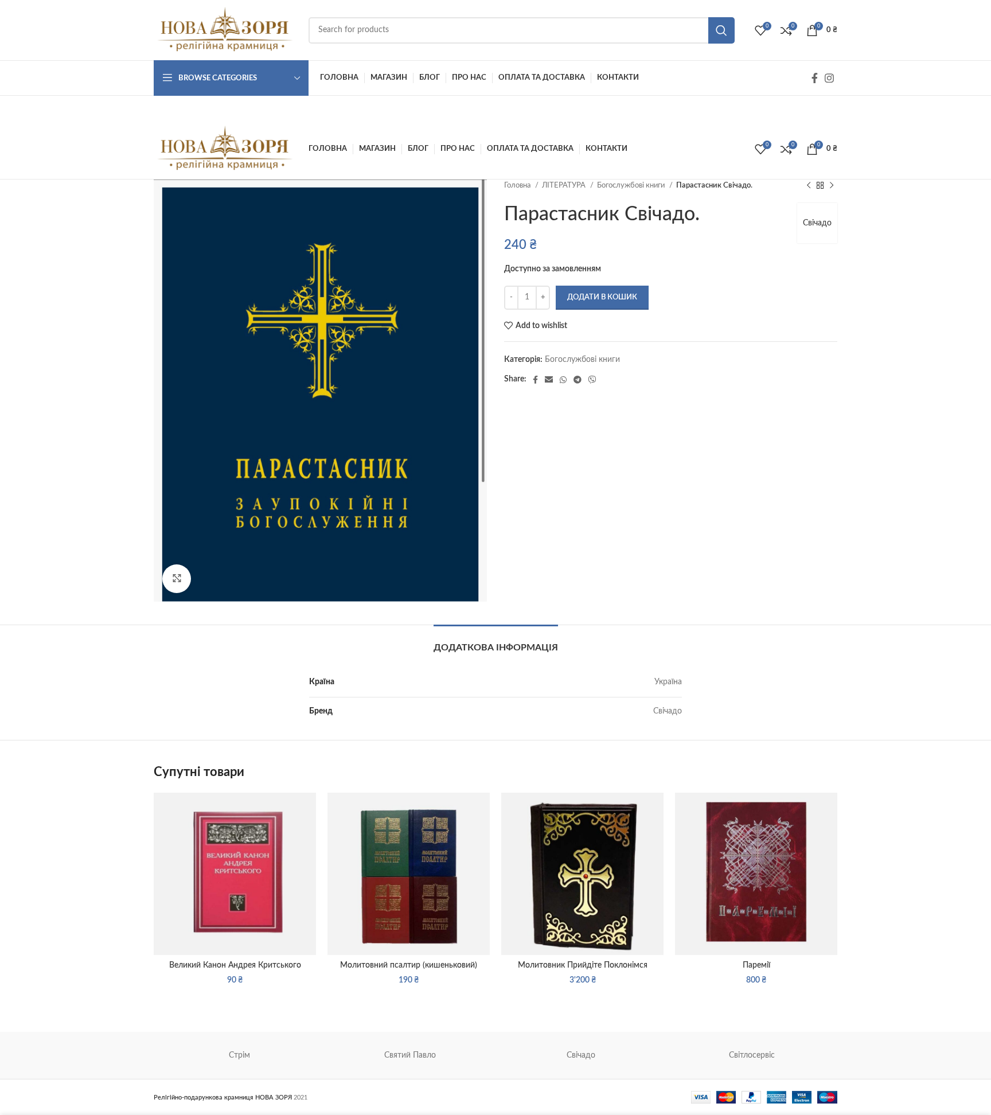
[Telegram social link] (577, 379)
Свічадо (817, 223)
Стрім (239, 1055)
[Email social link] (548, 379)
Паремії (756, 965)
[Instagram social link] (829, 78)
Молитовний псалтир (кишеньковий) (408, 965)
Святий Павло (410, 1055)
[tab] (496, 642)
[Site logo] (225, 30)
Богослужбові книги (631, 185)
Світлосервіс (752, 1055)
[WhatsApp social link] (563, 379)
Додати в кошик (602, 297)
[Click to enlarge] (176, 578)
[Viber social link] (592, 379)
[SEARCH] (721, 30)
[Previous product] (808, 186)
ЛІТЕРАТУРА (564, 185)
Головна (518, 185)
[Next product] (831, 186)
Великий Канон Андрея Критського (235, 965)
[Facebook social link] (814, 78)
